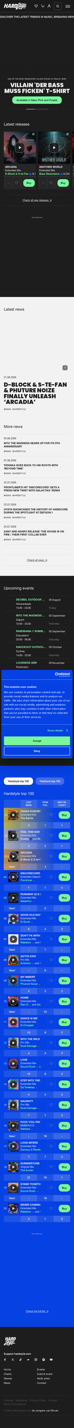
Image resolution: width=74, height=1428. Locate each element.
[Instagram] (36, 1359)
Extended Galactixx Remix (35, 876)
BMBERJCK (27, 1125)
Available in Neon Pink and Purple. (37, 100)
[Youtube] (51, 1359)
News (7, 1382)
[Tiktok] (20, 1359)
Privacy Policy (38, 1400)
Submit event (44, 1373)
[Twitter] (13, 1359)
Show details (55, 730)
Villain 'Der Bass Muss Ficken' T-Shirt (37, 88)
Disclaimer (21, 1400)
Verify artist (43, 1378)
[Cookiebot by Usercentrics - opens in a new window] (55, 674)
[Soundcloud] (28, 1359)
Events (41, 1369)
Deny (37, 751)
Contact (41, 1382)
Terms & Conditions (15, 1404)
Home (7, 1369)
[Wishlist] (37, 6)
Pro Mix (24, 959)
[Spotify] (43, 1359)
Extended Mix (13, 170)
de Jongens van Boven (45, 1410)
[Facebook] (5, 1359)
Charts (8, 1373)
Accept (37, 740)
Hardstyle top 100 (18, 781)
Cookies (8, 1400)
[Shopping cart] (43, 6)
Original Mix (27, 1166)
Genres (8, 1378)
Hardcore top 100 (50, 781)
